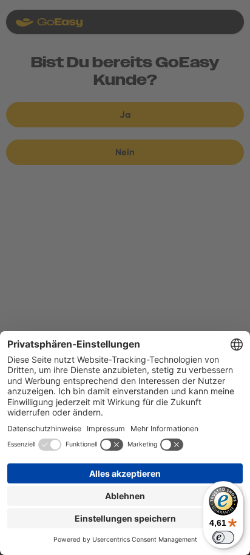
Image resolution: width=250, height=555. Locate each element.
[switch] (223, 537)
